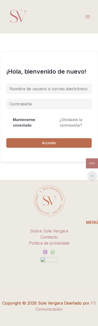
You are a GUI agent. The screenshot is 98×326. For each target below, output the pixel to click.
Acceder (49, 143)
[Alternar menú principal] (87, 16)
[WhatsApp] (53, 252)
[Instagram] (45, 252)
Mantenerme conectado (24, 122)
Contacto (49, 237)
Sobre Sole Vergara (49, 230)
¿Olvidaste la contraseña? (70, 122)
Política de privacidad (49, 243)
